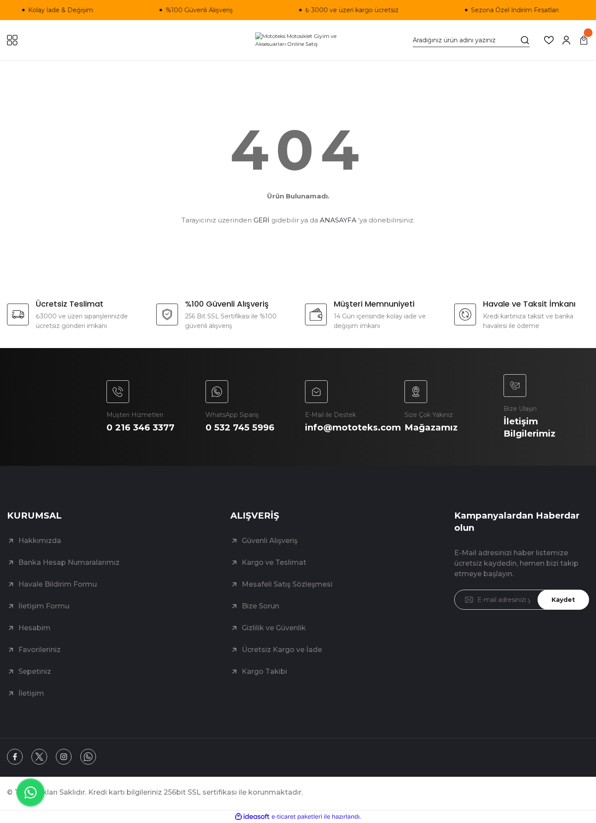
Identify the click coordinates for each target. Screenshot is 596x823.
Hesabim (34, 628)
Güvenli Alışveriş (270, 540)
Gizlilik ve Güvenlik (274, 628)
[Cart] (584, 40)
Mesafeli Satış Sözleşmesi (287, 584)
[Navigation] (12, 40)
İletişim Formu (43, 606)
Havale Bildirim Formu (57, 584)
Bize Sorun (260, 606)
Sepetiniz (34, 671)
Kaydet (563, 600)
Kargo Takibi (264, 671)
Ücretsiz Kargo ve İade (282, 649)
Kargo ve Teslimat (274, 562)
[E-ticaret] (296, 817)
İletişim (31, 693)
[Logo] (298, 40)
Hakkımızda (39, 540)
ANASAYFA (338, 220)
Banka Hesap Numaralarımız (69, 562)
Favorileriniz (39, 649)
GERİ (261, 220)
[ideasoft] (252, 817)
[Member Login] (566, 40)
